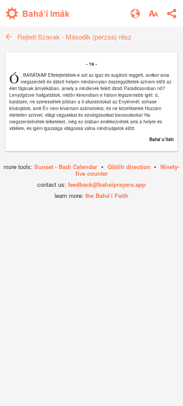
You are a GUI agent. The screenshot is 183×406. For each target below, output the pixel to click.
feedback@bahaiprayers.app (107, 184)
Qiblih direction (129, 166)
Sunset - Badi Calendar (65, 166)
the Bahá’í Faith (106, 195)
